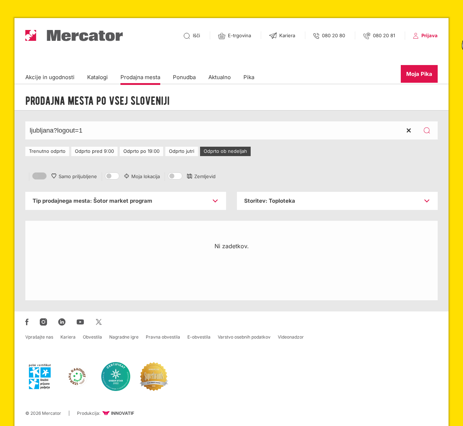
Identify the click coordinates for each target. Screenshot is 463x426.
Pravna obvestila (163, 337)
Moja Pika (419, 73)
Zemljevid (205, 176)
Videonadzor (291, 337)
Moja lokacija (145, 176)
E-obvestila (199, 337)
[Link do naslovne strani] (74, 35)
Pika (248, 77)
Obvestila (92, 337)
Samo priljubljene (78, 176)
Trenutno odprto (47, 151)
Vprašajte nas (39, 337)
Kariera (68, 337)
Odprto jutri (181, 151)
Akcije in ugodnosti (50, 77)
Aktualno (219, 77)
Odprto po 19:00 (141, 151)
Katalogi (97, 77)
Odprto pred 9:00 (94, 151)
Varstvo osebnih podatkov (244, 337)
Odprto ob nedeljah (225, 151)
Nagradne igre (124, 337)
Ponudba (184, 77)
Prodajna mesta (140, 77)
